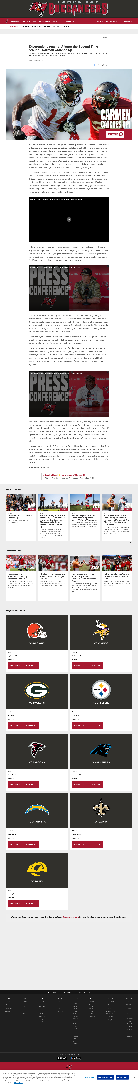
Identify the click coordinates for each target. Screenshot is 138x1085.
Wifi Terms (110, 1016)
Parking (110, 1008)
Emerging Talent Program (91, 1006)
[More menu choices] (76, 21)
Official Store (129, 1005)
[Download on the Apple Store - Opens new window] (61, 1058)
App (129, 1001)
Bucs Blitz (25, 1010)
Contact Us (92, 1016)
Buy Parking (31, 666)
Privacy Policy (18, 1083)
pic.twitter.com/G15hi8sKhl (72, 475)
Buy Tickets (15, 666)
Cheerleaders (59, 1015)
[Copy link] (106, 65)
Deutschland (129, 1040)
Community (25, 1013)
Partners (91, 1020)
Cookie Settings (89, 1077)
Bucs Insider (42, 1016)
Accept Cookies (122, 1077)
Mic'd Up (42, 1013)
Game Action (59, 1005)
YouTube (129, 1026)
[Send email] (102, 66)
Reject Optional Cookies (105, 1077)
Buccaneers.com (71, 917)
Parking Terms (110, 1020)
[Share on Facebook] (94, 66)
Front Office (8, 1011)
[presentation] (131, 543)
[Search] (95, 21)
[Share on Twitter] (98, 66)
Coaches (8, 1005)
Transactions (8, 1008)
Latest (25, 1001)
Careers (92, 1001)
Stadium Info (110, 1001)
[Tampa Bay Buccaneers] (69, 1067)
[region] (69, 1077)
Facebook (129, 1030)
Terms (75, 1047)
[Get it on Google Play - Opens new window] (75, 1059)
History (8, 1015)
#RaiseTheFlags (50, 475)
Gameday (110, 1005)
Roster (8, 1001)
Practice (59, 1008)
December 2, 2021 (88, 478)
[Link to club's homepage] (5, 20)
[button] (69, 219)
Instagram (129, 1036)
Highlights (42, 1010)
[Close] (135, 1077)
